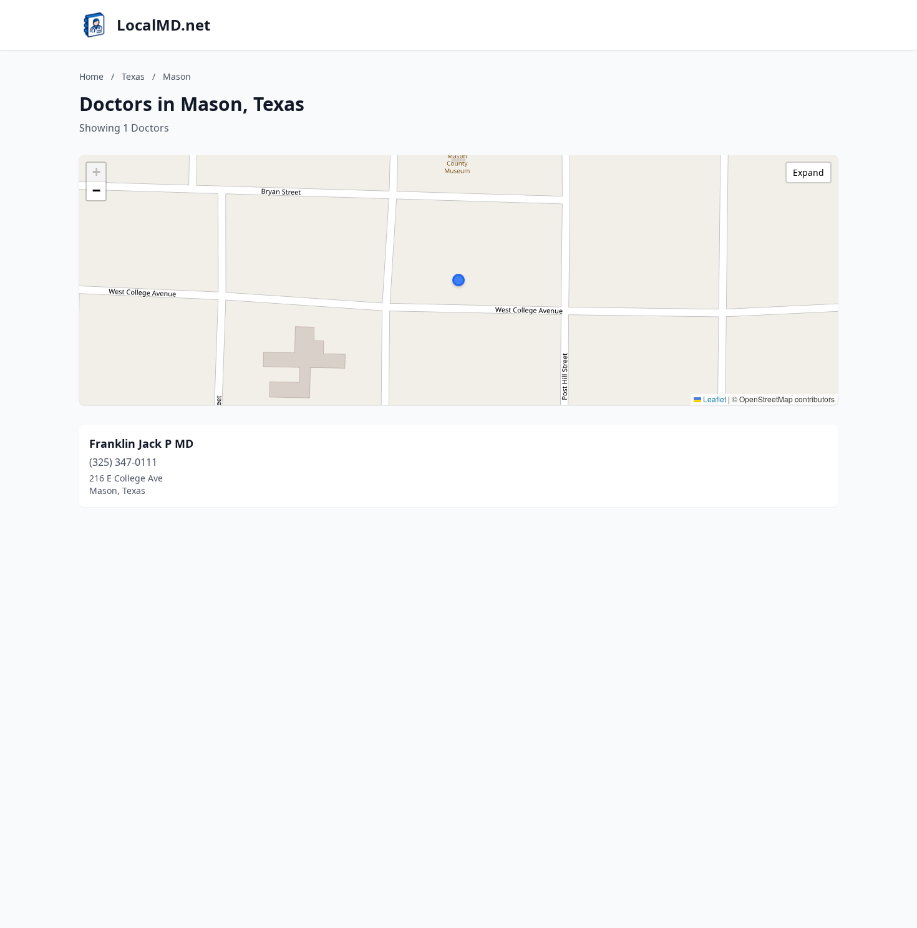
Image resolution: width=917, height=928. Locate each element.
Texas (133, 76)
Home (91, 76)
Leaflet (713, 399)
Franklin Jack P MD (141, 443)
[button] (458, 280)
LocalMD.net (163, 25)
